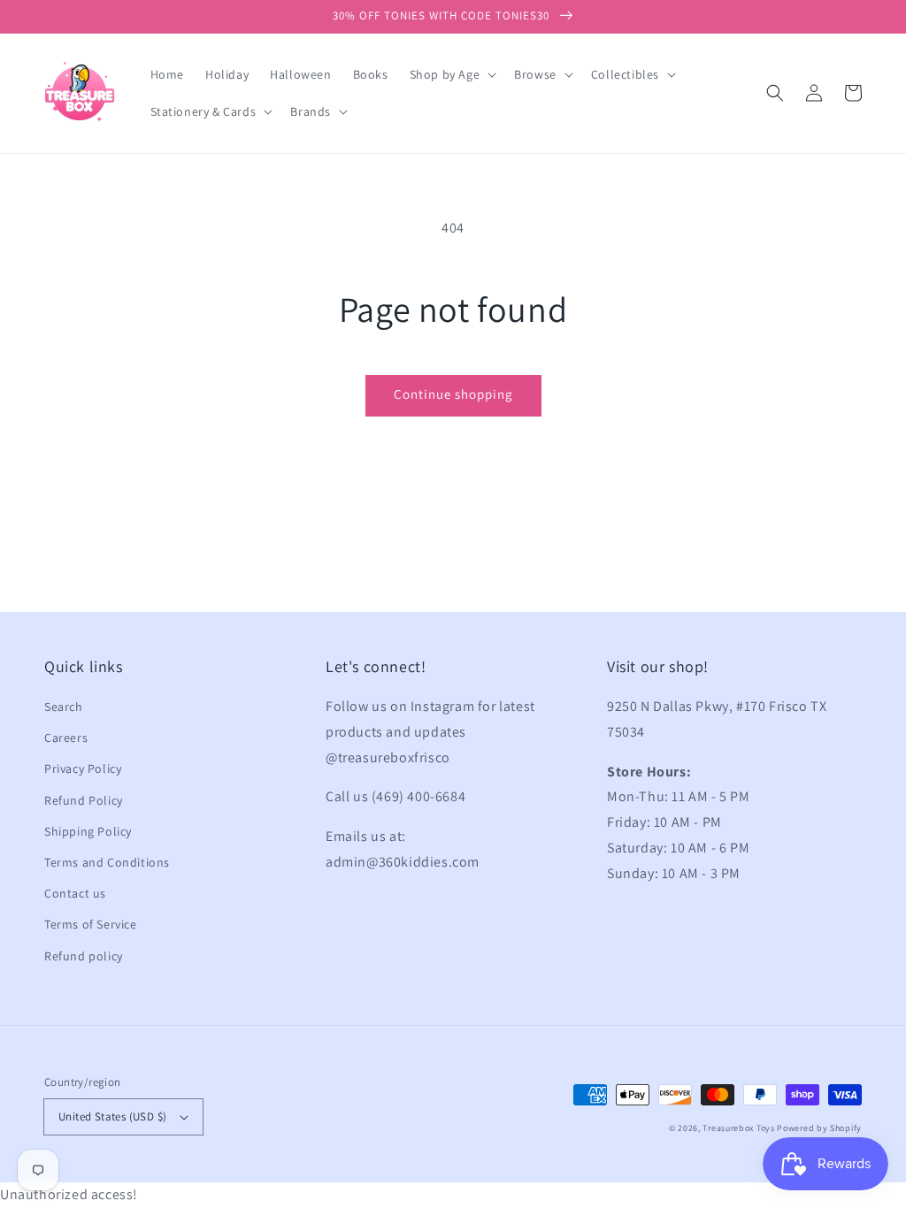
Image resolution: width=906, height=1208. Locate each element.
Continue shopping (453, 394)
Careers (66, 737)
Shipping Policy (88, 831)
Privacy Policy (82, 768)
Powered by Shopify (819, 1128)
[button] (775, 92)
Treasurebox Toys (738, 1128)
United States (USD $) (112, 1116)
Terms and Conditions (107, 862)
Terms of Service (90, 924)
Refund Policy (83, 800)
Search (63, 707)
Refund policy (83, 956)
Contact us (75, 893)
